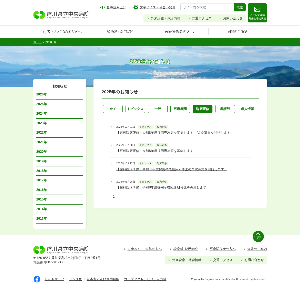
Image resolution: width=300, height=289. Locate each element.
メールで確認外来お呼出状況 (257, 16)
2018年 (41, 171)
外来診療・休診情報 (165, 18)
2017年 (41, 180)
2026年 (41, 94)
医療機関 (180, 109)
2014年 (41, 209)
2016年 (41, 190)
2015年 (41, 199)
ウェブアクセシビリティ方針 (145, 279)
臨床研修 (202, 109)
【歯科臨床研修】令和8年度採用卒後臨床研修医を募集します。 (163, 187)
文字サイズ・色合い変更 (158, 7)
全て (113, 109)
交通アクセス (201, 18)
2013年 (41, 218)
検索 (240, 7)
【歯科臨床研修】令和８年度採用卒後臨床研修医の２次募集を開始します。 (171, 169)
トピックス (135, 109)
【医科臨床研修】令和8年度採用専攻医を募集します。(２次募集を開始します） (174, 132)
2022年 (41, 132)
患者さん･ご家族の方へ (62, 32)
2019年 (41, 161)
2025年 (41, 104)
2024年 (41, 113)
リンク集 (75, 279)
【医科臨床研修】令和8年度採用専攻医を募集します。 (156, 151)
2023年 (41, 123)
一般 (157, 109)
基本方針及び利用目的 (103, 279)
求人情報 (247, 109)
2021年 (41, 142)
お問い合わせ (233, 18)
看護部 (225, 109)
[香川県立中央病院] (61, 14)
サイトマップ (54, 279)
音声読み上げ (116, 7)
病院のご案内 (238, 32)
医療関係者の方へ (179, 32)
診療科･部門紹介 (120, 32)
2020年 (41, 151)
